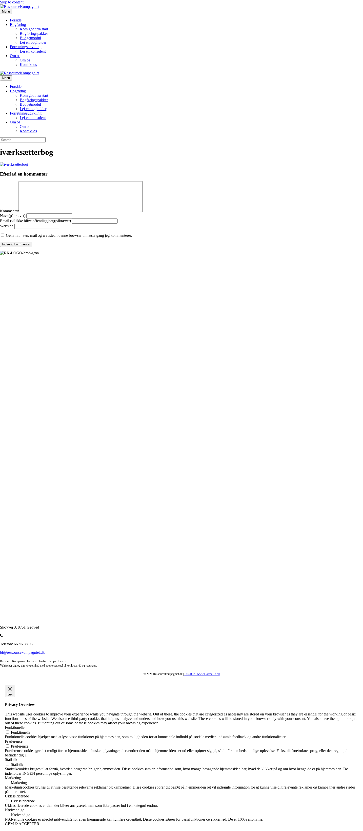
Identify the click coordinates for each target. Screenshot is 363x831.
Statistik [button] (11, 759)
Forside (15, 20)
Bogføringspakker (34, 33)
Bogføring (18, 24)
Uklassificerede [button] (17, 796)
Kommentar (9, 211)
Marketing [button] (13, 778)
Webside (6, 226)
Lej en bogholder (33, 42)
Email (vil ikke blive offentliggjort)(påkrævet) (35, 221)
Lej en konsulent (33, 51)
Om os (15, 56)
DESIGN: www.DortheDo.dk (202, 674)
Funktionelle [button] (14, 727)
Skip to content (11, 2)
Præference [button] (13, 741)
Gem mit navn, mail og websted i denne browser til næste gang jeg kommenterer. (69, 235)
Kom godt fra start (34, 29)
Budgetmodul (30, 38)
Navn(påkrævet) (12, 216)
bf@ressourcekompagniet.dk (22, 652)
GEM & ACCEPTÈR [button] (22, 824)
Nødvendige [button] (14, 810)
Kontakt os (28, 64)
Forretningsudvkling (25, 47)
